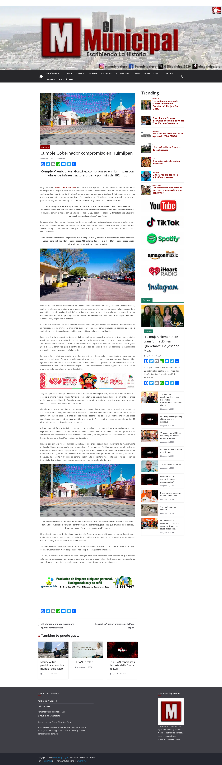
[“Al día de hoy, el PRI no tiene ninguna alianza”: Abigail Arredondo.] (149, 437)
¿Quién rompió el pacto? (170, 464)
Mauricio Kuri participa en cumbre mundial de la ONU (52, 665)
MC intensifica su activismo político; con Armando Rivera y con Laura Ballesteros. (169, 524)
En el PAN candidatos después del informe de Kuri (122, 665)
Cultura (68, 73)
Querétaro (51, 73)
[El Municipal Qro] (111, 8)
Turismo (80, 73)
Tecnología (167, 73)
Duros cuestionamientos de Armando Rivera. (170, 494)
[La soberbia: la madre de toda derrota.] (149, 453)
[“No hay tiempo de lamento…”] (149, 510)
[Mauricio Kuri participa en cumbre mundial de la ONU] (53, 643)
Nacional (92, 73)
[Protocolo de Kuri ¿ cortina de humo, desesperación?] (149, 481)
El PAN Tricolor (83, 662)
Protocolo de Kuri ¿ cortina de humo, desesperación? (168, 479)
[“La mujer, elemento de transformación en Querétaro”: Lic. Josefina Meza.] (162, 316)
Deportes (50, 79)
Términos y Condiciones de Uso (51, 712)
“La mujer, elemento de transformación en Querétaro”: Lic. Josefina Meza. (161, 343)
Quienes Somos (44, 706)
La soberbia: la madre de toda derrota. (171, 450)
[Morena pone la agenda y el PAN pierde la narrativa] (149, 421)
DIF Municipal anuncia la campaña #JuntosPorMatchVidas (57, 626)
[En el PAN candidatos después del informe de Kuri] (122, 643)
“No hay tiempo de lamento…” (168, 508)
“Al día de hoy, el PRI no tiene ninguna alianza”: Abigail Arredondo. (170, 436)
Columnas (106, 73)
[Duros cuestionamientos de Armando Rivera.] (149, 496)
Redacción (61, 159)
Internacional (123, 73)
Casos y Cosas (151, 73)
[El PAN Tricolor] (87, 643)
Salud (137, 73)
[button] (58, 73)
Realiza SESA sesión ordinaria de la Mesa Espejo (115, 626)
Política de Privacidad (47, 701)
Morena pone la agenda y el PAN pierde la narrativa (171, 419)
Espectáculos (66, 79)
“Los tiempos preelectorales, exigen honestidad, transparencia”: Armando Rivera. (171, 399)
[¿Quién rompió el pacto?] (149, 466)
